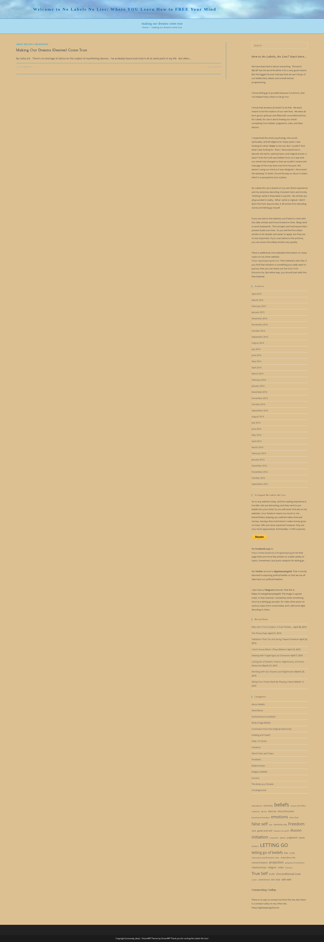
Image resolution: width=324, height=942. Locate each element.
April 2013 (256, 441)
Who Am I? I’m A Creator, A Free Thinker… (272, 626)
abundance (257, 805)
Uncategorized (259, 790)
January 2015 (258, 312)
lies (286, 853)
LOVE (292, 853)
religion (272, 867)
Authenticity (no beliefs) (263, 716)
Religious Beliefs (259, 771)
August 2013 (258, 416)
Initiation (256, 747)
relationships (259, 867)
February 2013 (259, 453)
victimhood (264, 879)
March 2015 (257, 300)
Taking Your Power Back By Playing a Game (273, 681)
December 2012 (259, 465)
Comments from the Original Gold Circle (271, 728)
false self (260, 824)
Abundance (41, 44)
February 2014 (259, 379)
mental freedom (260, 862)
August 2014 (258, 342)
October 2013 (258, 404)
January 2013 (258, 459)
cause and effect (298, 805)
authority (268, 805)
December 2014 (259, 318)
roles (281, 867)
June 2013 (256, 428)
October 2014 (258, 330)
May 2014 (256, 361)
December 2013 (259, 391)
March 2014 (257, 373)
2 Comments (25, 67)
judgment (292, 837)
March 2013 (257, 447)
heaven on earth (281, 831)
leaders (255, 846)
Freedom (296, 824)
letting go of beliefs (267, 852)
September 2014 (260, 336)
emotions (279, 816)
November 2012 (260, 471)
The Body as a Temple (262, 784)
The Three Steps (260, 633)
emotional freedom (261, 817)
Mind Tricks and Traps (263, 753)
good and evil (264, 830)
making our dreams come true (167, 27)
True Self (260, 873)
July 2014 (256, 349)
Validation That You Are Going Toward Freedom (275, 639)
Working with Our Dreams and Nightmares (273, 671)
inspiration (274, 838)
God (254, 830)
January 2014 (258, 385)
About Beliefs (24, 44)
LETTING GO (274, 845)
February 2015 (259, 306)
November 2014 (260, 324)
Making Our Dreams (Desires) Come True (51, 50)
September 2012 (260, 483)
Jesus (282, 837)
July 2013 (256, 422)
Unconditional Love (288, 874)
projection (276, 862)
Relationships (258, 765)
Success (255, 777)
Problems (256, 759)
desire (264, 811)
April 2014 (256, 367)
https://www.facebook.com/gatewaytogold (273, 552)
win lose (275, 879)
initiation (260, 837)
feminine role (280, 824)
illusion (296, 830)
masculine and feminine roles (265, 857)
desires (272, 811)
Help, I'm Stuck (259, 741)
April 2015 (256, 293)
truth (272, 874)
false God (293, 817)
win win (286, 879)
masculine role (288, 857)
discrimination (286, 811)
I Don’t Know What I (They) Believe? (269, 649)
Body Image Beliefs (261, 722)
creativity (256, 811)
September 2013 (260, 410)
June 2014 (256, 355)
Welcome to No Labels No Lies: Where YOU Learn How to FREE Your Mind (124, 9)
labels (302, 837)
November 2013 (260, 398)
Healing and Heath (261, 735)
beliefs (281, 804)
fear (270, 824)
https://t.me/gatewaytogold (266, 593)
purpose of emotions (294, 862)
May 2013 (256, 434)
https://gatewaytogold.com (265, 260)
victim (254, 880)
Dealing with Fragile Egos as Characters (271, 655)
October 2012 (258, 477)
